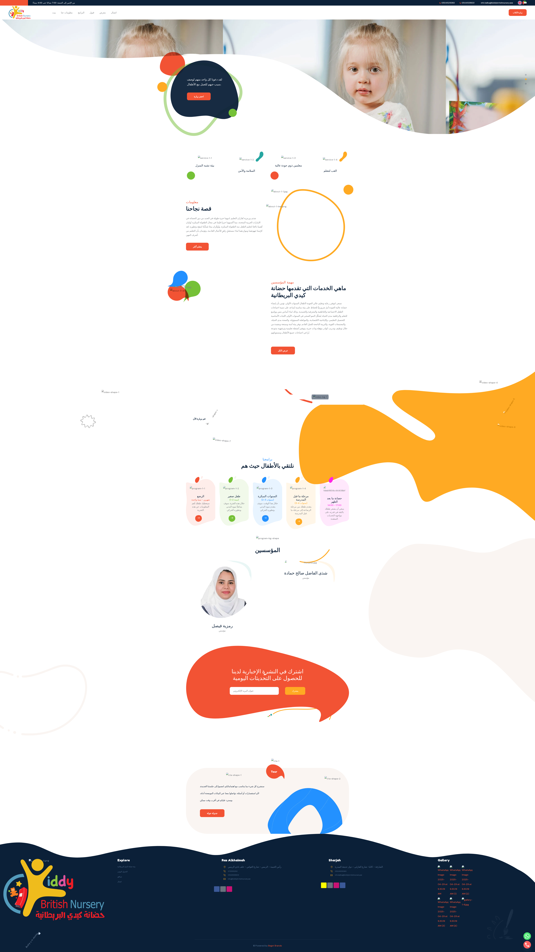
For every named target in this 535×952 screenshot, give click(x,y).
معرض (102, 12)
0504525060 (448, 3)
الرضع (200, 496)
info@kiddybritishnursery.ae (239, 879)
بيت (54, 12)
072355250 (233, 871)
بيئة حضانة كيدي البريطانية (126, 867)
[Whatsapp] (527, 936)
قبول (92, 12)
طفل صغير (234, 496)
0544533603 (468, 3)
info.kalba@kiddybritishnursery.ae (348, 875)
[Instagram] (229, 889)
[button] (526, 75)
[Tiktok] (223, 889)
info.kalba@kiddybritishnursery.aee (497, 3)
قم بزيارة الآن (199, 418)
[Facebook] (217, 889)
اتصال (113, 12)
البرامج (81, 12)
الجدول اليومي (122, 872)
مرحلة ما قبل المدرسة (301, 498)
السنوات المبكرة (267, 496)
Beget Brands (275, 945)
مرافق (119, 877)
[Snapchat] (324, 885)
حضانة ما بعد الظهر (334, 500)
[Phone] (527, 945)
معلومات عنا (67, 12)
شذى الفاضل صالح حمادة (305, 572)
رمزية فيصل (222, 625)
